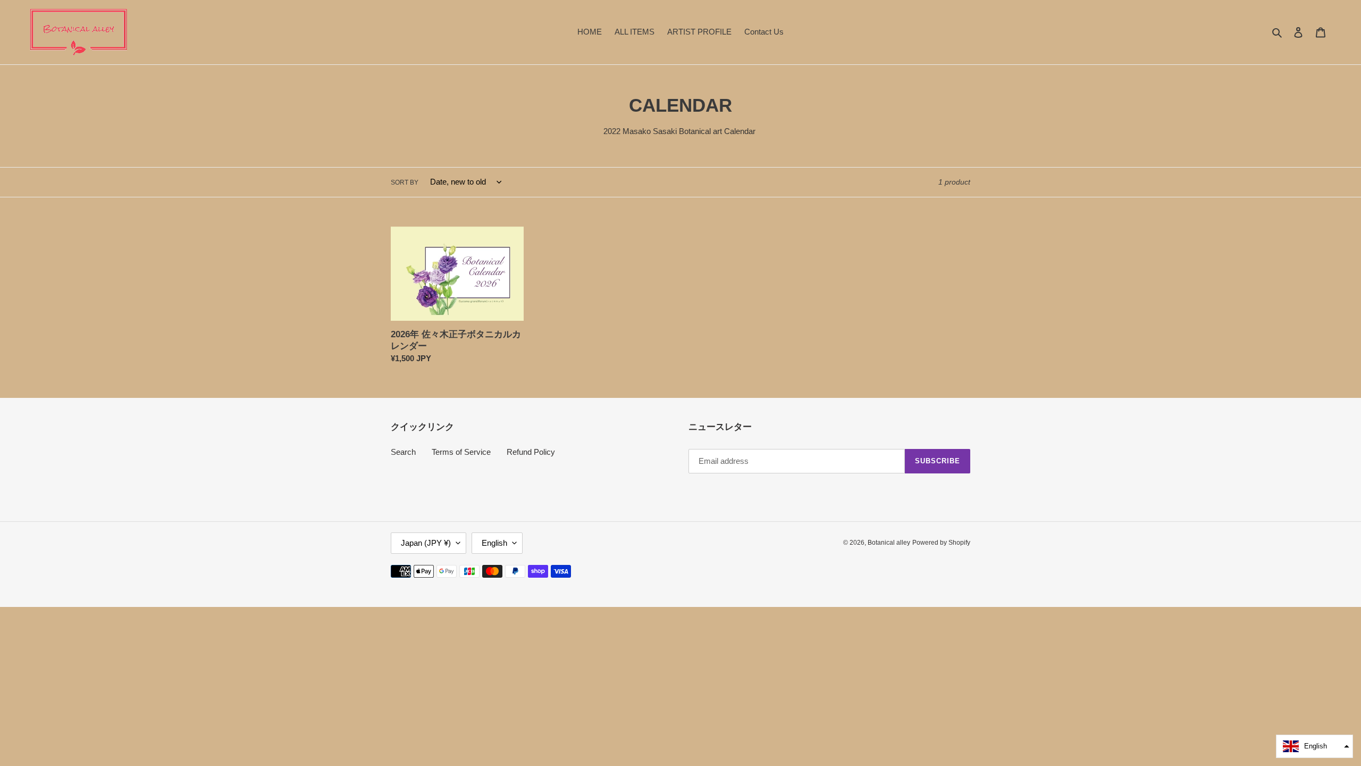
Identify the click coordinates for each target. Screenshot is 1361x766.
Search (403, 451)
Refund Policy (531, 451)
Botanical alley (889, 542)
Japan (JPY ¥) (426, 542)
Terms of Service (461, 451)
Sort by (404, 182)
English (494, 542)
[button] (1314, 746)
